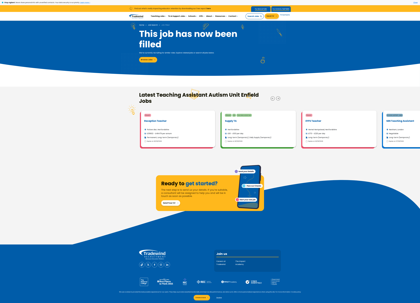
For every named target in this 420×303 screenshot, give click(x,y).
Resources (220, 16)
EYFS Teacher (313, 121)
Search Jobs (253, 16)
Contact (232, 16)
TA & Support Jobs (176, 16)
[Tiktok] (142, 264)
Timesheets (285, 15)
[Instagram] (161, 264)
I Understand (200, 298)
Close (415, 2)
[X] (148, 264)
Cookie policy (296, 292)
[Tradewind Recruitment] (136, 16)
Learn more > (85, 2)
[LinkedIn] (167, 264)
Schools (192, 16)
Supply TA (231, 121)
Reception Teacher (155, 121)
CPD (201, 16)
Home (141, 25)
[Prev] (272, 98)
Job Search (153, 25)
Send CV (270, 16)
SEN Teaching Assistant (400, 121)
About (209, 16)
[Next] (278, 98)
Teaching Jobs (157, 16)
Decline (219, 298)
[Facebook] (154, 264)
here (208, 8)
